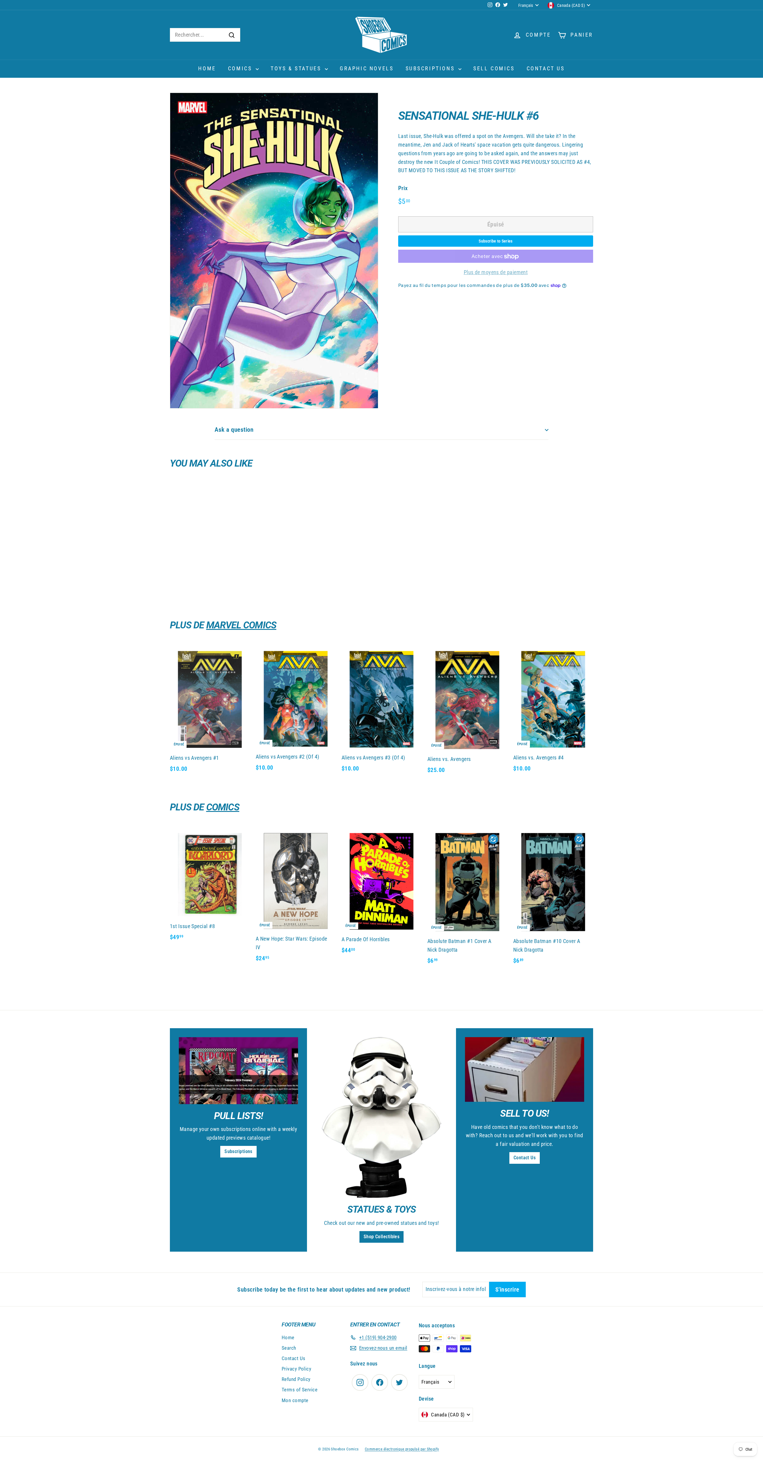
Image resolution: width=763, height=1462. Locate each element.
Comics (241, 68)
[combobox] (205, 35)
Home (207, 68)
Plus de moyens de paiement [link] (496, 272)
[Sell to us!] (524, 1069)
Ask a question (234, 429)
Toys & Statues (297, 68)
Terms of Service (299, 1390)
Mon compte (295, 1400)
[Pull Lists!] (238, 1070)
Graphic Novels (366, 68)
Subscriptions (431, 68)
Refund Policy (296, 1379)
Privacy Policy (296, 1369)
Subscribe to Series (496, 241)
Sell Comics (494, 68)
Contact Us (546, 68)
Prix (403, 188)
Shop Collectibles (382, 1236)
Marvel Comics (241, 625)
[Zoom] (274, 250)
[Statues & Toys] (381, 1117)
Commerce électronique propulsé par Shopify (402, 1449)
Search (289, 1348)
